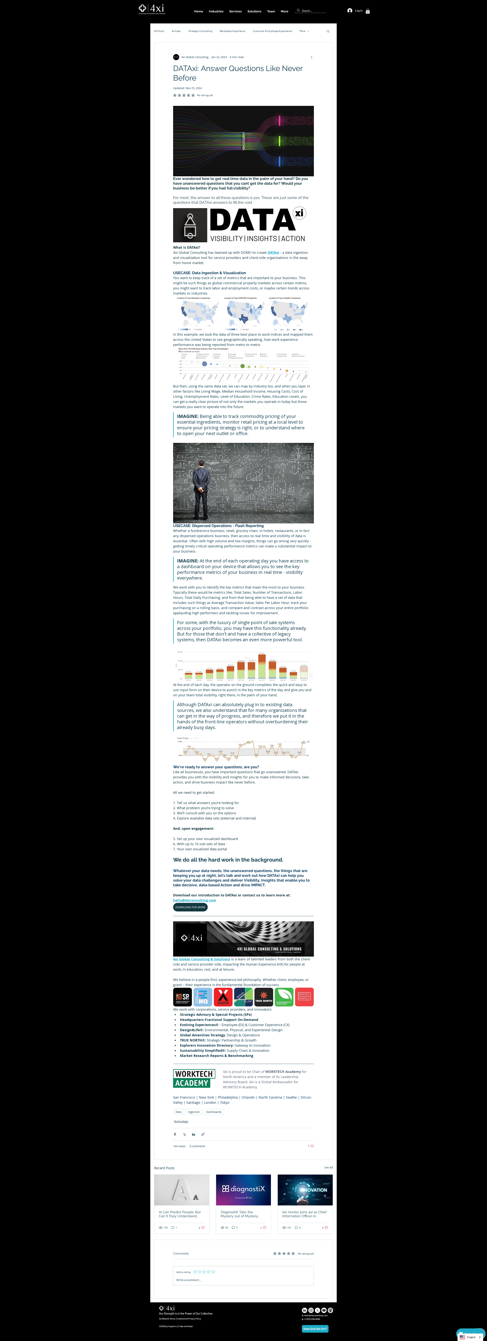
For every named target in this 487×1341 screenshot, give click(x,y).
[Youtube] (324, 1310)
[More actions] (311, 57)
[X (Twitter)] (317, 1310)
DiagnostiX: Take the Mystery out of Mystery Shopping (239, 1214)
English (471, 1337)
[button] (367, 11)
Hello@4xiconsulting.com (316, 1315)
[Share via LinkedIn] (193, 1134)
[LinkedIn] (304, 1310)
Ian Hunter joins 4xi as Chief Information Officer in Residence (304, 1214)
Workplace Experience (232, 31)
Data (178, 1112)
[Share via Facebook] (175, 1134)
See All (328, 1167)
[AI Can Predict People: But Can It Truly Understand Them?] (181, 1190)
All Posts (159, 31)
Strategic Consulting (200, 31)
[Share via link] (203, 1134)
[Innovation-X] (305, 1190)
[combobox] (470, 1337)
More (302, 31)
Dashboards (214, 1112)
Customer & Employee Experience (272, 31)
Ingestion (194, 1112)
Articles (176, 31)
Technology (181, 1121)
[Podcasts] (330, 1310)
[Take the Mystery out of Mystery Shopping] (243, 1190)
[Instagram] (311, 1310)
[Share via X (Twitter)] (184, 1134)
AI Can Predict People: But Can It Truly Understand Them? (180, 1214)
